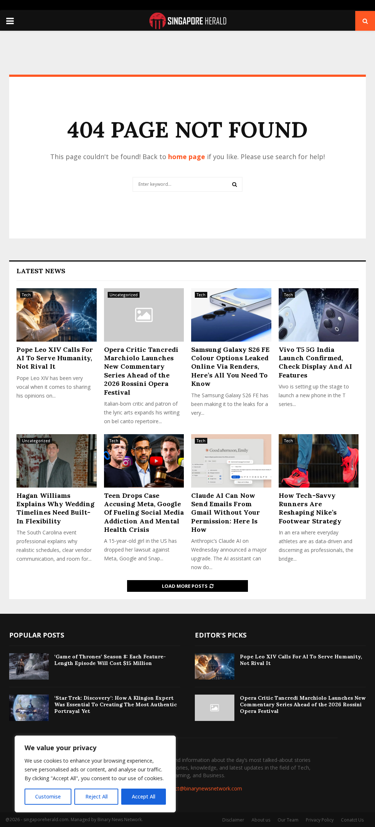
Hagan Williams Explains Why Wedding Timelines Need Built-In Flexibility (55, 508)
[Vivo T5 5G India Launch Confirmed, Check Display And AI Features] (319, 315)
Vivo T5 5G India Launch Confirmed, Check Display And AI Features (315, 362)
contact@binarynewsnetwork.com (201, 788)
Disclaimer (233, 820)
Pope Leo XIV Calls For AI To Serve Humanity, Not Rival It (54, 358)
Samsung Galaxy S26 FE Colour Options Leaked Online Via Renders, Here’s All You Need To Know (230, 366)
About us (261, 820)
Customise (48, 796)
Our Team (288, 820)
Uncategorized (123, 294)
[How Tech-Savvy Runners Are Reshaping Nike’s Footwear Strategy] (319, 461)
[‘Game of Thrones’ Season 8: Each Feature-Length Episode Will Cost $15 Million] (29, 666)
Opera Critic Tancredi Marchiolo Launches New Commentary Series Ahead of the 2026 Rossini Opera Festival (141, 370)
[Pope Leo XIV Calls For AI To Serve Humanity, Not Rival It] (56, 315)
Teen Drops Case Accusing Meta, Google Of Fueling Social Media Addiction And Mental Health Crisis (144, 512)
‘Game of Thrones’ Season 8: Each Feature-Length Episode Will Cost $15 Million (110, 659)
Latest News (40, 271)
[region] (95, 774)
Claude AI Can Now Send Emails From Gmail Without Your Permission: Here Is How (225, 512)
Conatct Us (352, 820)
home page (186, 156)
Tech (26, 294)
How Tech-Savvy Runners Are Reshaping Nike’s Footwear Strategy (310, 508)
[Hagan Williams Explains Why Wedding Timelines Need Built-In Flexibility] (56, 461)
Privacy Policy (320, 820)
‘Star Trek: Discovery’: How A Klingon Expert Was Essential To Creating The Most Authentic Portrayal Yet (115, 704)
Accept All (143, 796)
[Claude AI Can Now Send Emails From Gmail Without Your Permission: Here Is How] (231, 461)
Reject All (96, 796)
